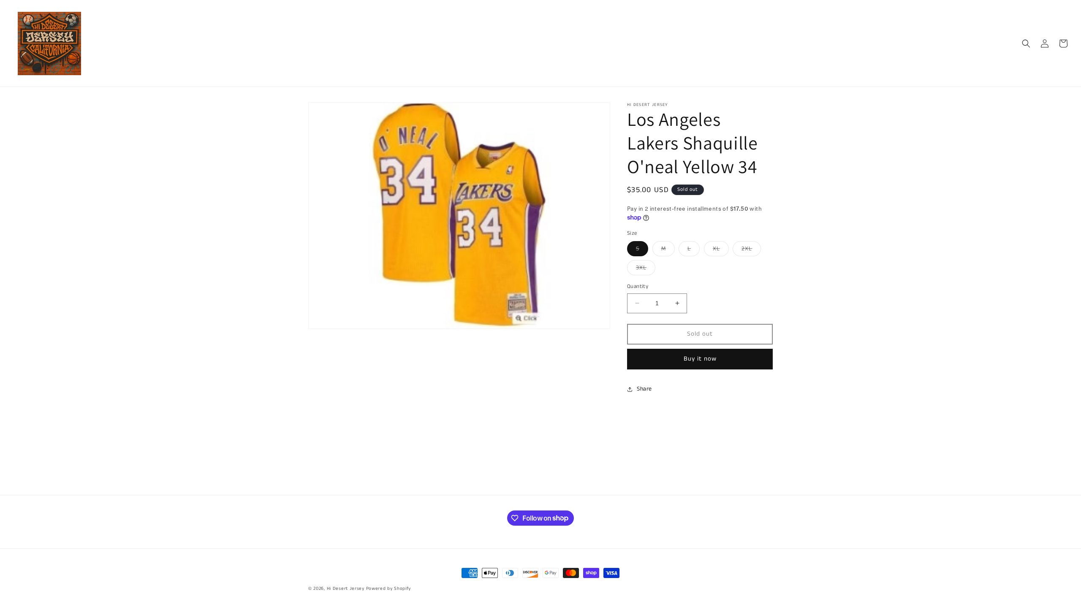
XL (721, 250)
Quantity (637, 286)
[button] (1026, 43)
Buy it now (700, 358)
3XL (645, 269)
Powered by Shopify (388, 588)
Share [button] (644, 389)
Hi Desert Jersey (345, 588)
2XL (751, 250)
